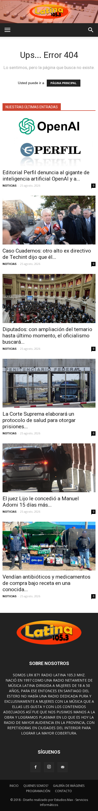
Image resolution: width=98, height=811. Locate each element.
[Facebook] (35, 767)
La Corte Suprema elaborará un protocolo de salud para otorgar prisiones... (39, 420)
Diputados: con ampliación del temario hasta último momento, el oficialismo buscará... (47, 335)
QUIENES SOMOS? (35, 786)
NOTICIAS (10, 185)
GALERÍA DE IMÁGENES (68, 786)
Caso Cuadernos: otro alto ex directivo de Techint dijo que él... (47, 254)
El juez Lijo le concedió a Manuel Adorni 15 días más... (41, 502)
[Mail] (63, 767)
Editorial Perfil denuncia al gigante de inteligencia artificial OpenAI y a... (46, 175)
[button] (91, 30)
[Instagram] (49, 767)
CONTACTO (63, 791)
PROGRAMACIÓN (38, 791)
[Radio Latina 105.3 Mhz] (49, 11)
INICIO (14, 786)
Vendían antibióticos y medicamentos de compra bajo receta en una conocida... (46, 583)
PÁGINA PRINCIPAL (64, 83)
